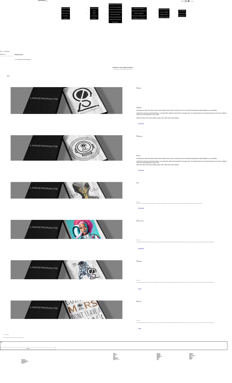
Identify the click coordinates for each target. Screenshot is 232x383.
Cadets (114, 356)
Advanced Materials (24, 361)
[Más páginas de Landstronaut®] (58, 13)
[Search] (47, 1)
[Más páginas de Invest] (175, 13)
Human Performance (24, 360)
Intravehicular (158, 354)
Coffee (114, 359)
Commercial (190, 357)
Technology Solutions (192, 355)
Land (157, 358)
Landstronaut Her (115, 357)
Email (1, 342)
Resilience (158, 357)
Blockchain (190, 358)
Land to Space (115, 354)
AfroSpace (190, 354)
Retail (190, 356)
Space (158, 359)
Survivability (158, 355)
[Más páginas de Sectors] (128, 13)
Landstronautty (115, 358)
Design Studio (23, 362)
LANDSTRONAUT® (42, 0)
